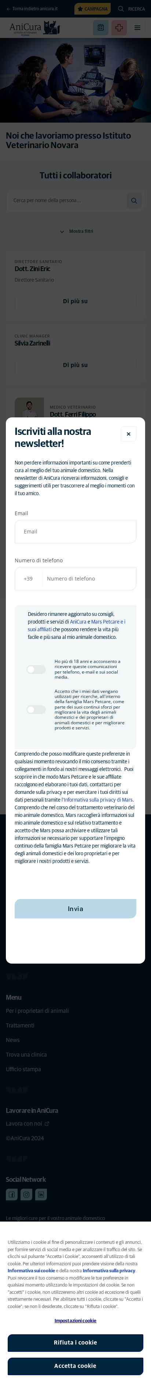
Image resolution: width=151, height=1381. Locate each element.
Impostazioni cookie (75, 1321)
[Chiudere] (128, 433)
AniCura (78, 622)
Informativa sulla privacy (109, 1271)
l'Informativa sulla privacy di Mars (97, 800)
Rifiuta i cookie (75, 1343)
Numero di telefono (39, 560)
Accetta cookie (75, 1366)
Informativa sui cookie (31, 1271)
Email (21, 513)
